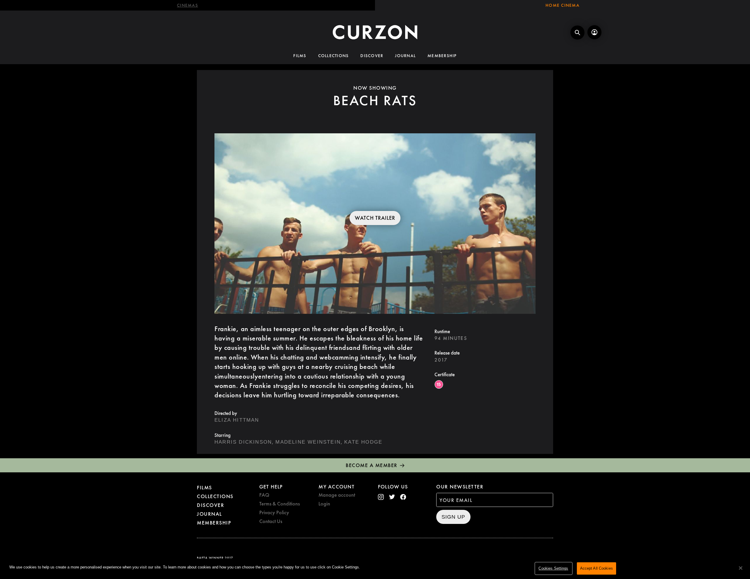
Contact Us (270, 521)
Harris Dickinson (243, 442)
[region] (375, 568)
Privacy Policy (274, 512)
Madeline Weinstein (308, 442)
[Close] (740, 568)
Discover (371, 56)
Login (324, 503)
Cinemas (187, 5)
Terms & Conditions (279, 503)
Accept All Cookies (596, 568)
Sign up (453, 517)
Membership (442, 56)
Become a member (372, 465)
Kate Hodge (363, 442)
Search (577, 32)
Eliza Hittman (236, 420)
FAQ (264, 494)
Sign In (594, 32)
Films (299, 56)
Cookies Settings (553, 568)
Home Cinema (562, 5)
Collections (333, 56)
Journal (405, 56)
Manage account (336, 494)
